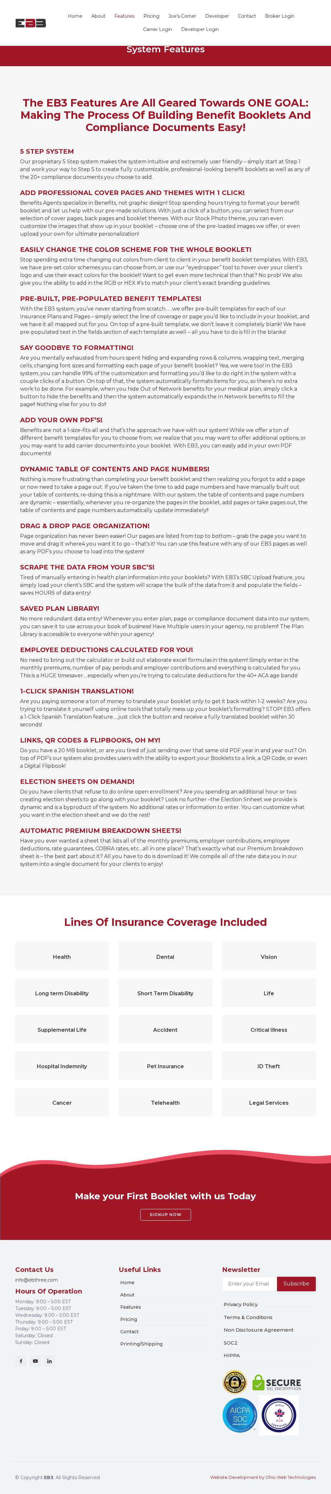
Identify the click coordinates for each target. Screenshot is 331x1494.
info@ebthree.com (36, 1280)
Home (75, 16)
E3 (31, 22)
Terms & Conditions (248, 1317)
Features (124, 16)
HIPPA (232, 1355)
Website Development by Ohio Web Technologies (263, 1477)
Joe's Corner (182, 16)
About (98, 16)
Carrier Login (157, 29)
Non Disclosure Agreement (259, 1330)
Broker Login (279, 16)
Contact (247, 16)
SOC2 (231, 1343)
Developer (217, 16)
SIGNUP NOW (166, 1214)
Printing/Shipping (141, 1344)
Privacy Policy (241, 1304)
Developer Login (200, 29)
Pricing (151, 16)
